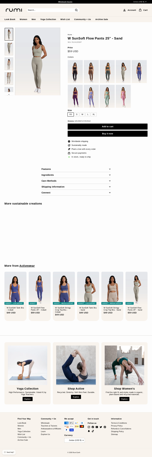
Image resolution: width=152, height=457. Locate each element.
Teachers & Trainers (49, 426)
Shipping (71, 121)
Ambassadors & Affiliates (51, 429)
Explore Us (45, 434)
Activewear (27, 265)
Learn (43, 431)
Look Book (9, 19)
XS (70, 114)
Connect (46, 192)
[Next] (8, 93)
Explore (27, 399)
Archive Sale (101, 19)
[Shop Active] (76, 365)
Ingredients (48, 175)
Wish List (65, 19)
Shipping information (53, 187)
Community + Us (82, 19)
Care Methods (49, 181)
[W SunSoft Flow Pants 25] (75, 71)
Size (70, 110)
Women (23, 19)
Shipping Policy (117, 431)
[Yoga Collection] (27, 365)
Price (70, 48)
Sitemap (114, 434)
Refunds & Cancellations (121, 429)
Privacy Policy (117, 426)
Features (46, 169)
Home (70, 34)
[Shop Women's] (124, 365)
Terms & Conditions (119, 423)
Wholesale (45, 423)
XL (94, 114)
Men (34, 19)
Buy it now (107, 133)
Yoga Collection (48, 19)
